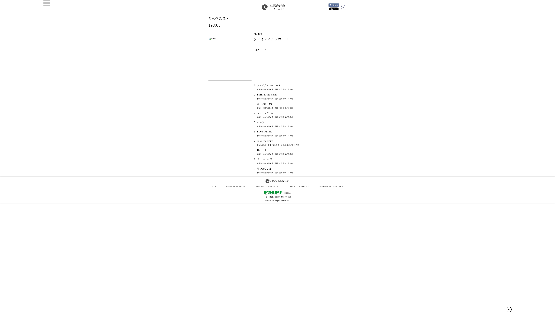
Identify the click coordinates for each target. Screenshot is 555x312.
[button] (46, 3)
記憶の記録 (277, 7)
